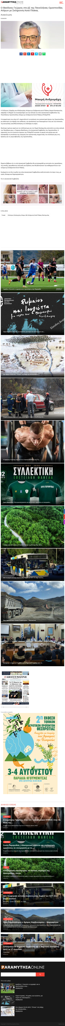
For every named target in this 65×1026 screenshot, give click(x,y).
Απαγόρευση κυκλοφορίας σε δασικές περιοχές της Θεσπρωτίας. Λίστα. (22, 545)
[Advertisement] (32, 72)
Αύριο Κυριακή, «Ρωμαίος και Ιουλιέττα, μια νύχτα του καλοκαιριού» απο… (24, 331)
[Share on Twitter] (36, 54)
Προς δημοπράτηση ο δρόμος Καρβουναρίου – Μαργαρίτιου (19, 620)
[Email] (40, 54)
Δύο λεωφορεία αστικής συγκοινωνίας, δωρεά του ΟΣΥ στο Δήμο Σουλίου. (23, 577)
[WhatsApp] (44, 54)
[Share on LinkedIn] (28, 54)
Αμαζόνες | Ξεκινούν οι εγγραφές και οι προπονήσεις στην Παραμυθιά (22, 289)
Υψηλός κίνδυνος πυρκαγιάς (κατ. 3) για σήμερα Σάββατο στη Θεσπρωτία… (23, 417)
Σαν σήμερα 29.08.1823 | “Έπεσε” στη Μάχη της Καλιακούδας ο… (21, 374)
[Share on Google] (24, 54)
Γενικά (3, 215)
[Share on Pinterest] (32, 54)
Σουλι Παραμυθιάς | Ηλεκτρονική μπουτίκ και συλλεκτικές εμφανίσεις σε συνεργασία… (27, 502)
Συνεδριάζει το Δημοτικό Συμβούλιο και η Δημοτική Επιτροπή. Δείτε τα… (23, 663)
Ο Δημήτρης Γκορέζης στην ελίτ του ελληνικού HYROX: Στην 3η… (21, 459)
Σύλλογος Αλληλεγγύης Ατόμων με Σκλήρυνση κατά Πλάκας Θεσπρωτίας (28, 215)
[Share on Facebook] (21, 54)
